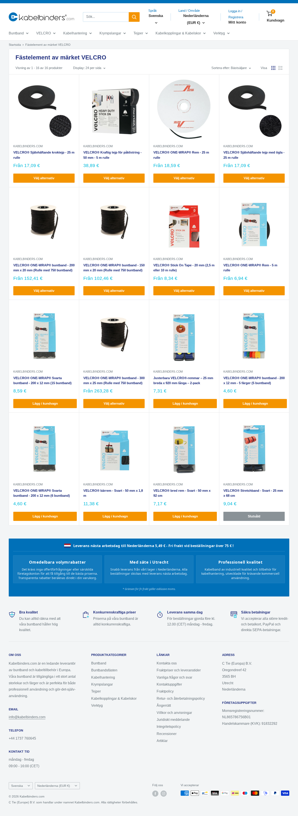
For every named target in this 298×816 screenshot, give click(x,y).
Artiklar (162, 741)
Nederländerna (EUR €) (53, 785)
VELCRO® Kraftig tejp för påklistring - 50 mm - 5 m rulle (112, 154)
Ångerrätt (164, 705)
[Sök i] (134, 17)
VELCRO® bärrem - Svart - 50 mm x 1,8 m (113, 493)
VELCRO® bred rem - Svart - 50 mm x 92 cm (182, 493)
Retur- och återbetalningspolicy (181, 698)
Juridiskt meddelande (173, 719)
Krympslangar (110, 33)
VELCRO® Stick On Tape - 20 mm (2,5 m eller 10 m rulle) (183, 267)
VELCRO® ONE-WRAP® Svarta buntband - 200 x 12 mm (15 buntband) (42, 380)
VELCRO (43, 33)
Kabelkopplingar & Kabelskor (178, 33)
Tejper (138, 33)
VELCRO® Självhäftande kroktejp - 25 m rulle (43, 154)
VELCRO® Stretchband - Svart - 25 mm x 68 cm (253, 493)
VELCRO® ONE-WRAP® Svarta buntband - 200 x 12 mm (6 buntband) (41, 493)
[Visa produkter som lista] (281, 68)
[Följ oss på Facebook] (155, 794)
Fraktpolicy (165, 691)
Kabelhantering (75, 33)
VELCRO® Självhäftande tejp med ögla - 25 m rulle (253, 154)
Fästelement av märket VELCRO (47, 44)
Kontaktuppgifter (169, 684)
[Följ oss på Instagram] (164, 794)
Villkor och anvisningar (174, 713)
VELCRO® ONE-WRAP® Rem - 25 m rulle (181, 154)
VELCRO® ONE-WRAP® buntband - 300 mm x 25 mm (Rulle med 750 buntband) (114, 380)
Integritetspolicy (169, 726)
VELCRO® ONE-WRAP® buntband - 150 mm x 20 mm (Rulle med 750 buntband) (114, 267)
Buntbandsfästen (104, 670)
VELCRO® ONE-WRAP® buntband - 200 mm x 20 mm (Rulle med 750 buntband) (44, 267)
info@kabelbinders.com (27, 717)
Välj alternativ (44, 178)
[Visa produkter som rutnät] (273, 68)
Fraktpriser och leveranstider (179, 670)
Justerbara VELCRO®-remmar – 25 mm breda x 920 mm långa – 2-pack (183, 380)
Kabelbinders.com (28, 146)
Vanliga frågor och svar (174, 677)
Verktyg (219, 33)
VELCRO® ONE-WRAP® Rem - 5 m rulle (250, 267)
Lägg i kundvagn (45, 403)
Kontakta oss (167, 663)
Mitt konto (237, 22)
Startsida (15, 44)
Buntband (16, 33)
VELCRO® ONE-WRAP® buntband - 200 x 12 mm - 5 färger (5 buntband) (254, 380)
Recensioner (166, 734)
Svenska (17, 785)
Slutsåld (254, 516)
